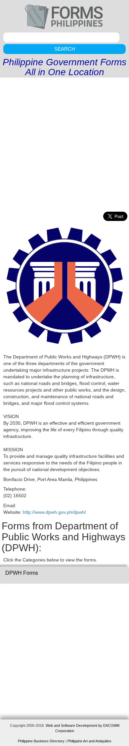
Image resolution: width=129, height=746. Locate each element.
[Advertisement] (64, 145)
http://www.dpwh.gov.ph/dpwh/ (54, 512)
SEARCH (64, 49)
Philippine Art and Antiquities (89, 741)
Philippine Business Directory (41, 741)
